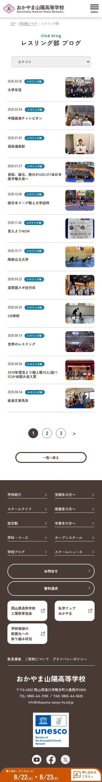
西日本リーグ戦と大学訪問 (28, 202)
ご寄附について (37, 659)
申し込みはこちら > (89, 774)
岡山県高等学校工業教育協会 (23, 611)
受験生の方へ (65, 495)
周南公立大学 (18, 259)
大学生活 (15, 89)
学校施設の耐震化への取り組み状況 (21, 633)
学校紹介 (14, 495)
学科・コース (17, 537)
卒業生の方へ (65, 523)
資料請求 (51, 588)
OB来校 (14, 315)
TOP (12, 23)
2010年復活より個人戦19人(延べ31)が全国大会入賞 (33, 374)
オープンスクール (68, 537)
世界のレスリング (21, 344)
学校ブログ (16, 552)
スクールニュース (68, 552)
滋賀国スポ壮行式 (21, 287)
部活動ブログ (28, 23)
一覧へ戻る (51, 457)
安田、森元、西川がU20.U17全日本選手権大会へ (35, 176)
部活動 (12, 523)
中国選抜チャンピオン (25, 118)
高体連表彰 (16, 146)
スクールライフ (19, 509)
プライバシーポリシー (69, 659)
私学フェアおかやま (67, 611)
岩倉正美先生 (18, 400)
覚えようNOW (19, 230)
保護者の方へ (65, 509)
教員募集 (14, 659)
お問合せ (51, 571)
